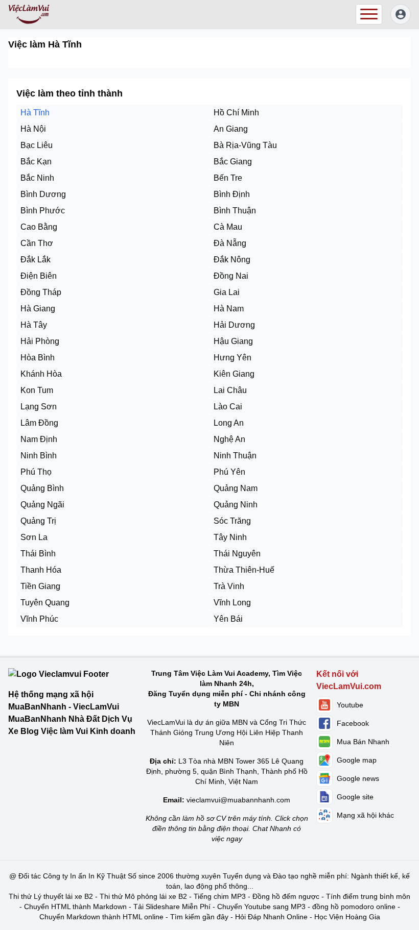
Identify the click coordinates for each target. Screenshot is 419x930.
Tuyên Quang (44, 602)
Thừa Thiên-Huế (244, 570)
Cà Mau (228, 227)
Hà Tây (33, 325)
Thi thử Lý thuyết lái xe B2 (51, 896)
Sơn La (34, 537)
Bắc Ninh (37, 178)
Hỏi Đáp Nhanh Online (271, 917)
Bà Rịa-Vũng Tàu (245, 145)
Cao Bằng (38, 227)
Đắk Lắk (35, 259)
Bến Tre (228, 178)
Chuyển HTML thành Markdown (75, 906)
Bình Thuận (235, 210)
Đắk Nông (232, 259)
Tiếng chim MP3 (220, 896)
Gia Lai (227, 292)
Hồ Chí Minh (236, 112)
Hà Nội (33, 129)
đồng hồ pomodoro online (353, 906)
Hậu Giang (233, 341)
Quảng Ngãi (42, 504)
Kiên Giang (234, 374)
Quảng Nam (236, 488)
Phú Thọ (36, 472)
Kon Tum (36, 390)
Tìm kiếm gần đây (199, 917)
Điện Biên (38, 276)
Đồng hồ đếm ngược (285, 896)
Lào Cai (228, 406)
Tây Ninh (230, 537)
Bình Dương (43, 194)
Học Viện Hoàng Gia (347, 917)
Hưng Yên (232, 357)
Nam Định (38, 439)
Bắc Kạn (36, 161)
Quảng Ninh (236, 504)
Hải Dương (234, 325)
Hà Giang (37, 308)
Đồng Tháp (40, 292)
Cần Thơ (36, 243)
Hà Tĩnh (35, 112)
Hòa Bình (37, 357)
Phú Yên (229, 472)
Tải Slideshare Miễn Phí (172, 906)
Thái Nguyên (237, 553)
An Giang (231, 129)
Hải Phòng (39, 341)
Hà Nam (229, 308)
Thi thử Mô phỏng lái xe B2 (143, 896)
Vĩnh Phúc (39, 619)
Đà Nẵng (230, 243)
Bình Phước (42, 210)
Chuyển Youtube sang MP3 (261, 906)
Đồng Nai (231, 276)
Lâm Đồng (39, 423)
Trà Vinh (229, 586)
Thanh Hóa (40, 570)
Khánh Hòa (41, 374)
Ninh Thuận (235, 455)
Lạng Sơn (38, 406)
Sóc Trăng (232, 521)
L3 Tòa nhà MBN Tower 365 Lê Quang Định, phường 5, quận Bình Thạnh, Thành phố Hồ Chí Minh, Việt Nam (227, 771)
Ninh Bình (38, 455)
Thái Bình (38, 553)
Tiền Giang (40, 586)
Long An (229, 423)
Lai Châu (230, 390)
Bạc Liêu (36, 145)
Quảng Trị (38, 521)
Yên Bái (228, 619)
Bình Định (232, 194)
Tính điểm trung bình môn (368, 896)
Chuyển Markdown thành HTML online (101, 917)
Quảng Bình (42, 488)
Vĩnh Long (232, 602)
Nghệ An (229, 439)
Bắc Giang (233, 161)
